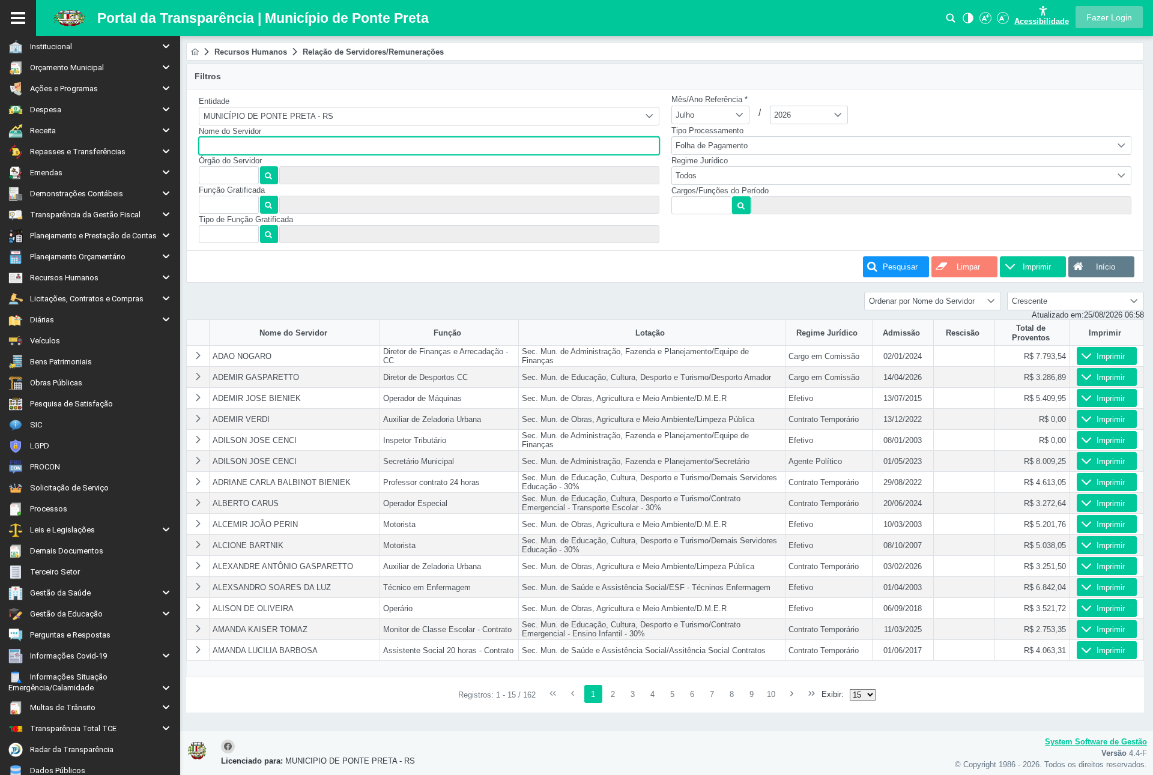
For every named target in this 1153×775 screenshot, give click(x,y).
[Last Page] (811, 694)
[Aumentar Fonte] (984, 21)
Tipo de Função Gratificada (246, 219)
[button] (1109, 17)
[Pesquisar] (951, 21)
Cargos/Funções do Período (720, 190)
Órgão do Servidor (230, 160)
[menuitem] (90, 46)
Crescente (1029, 301)
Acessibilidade (1041, 21)
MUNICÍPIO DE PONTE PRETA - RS (268, 116)
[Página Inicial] (195, 52)
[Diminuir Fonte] (1001, 21)
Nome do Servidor (230, 131)
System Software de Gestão (1096, 741)
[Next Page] (791, 694)
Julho (685, 114)
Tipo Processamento (707, 130)
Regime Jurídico (699, 160)
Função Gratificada (232, 190)
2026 (782, 114)
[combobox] (429, 116)
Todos (686, 175)
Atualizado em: (1058, 314)
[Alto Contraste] (967, 21)
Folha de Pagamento (712, 145)
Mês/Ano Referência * (709, 99)
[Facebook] (229, 747)
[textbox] (429, 146)
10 (771, 694)
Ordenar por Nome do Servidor (922, 301)
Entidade (214, 101)
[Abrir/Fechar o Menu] (18, 18)
